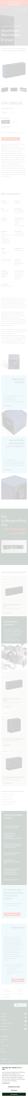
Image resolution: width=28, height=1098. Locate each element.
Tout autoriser (14, 1094)
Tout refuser (14, 1090)
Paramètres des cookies (14, 1086)
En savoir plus (6, 1083)
